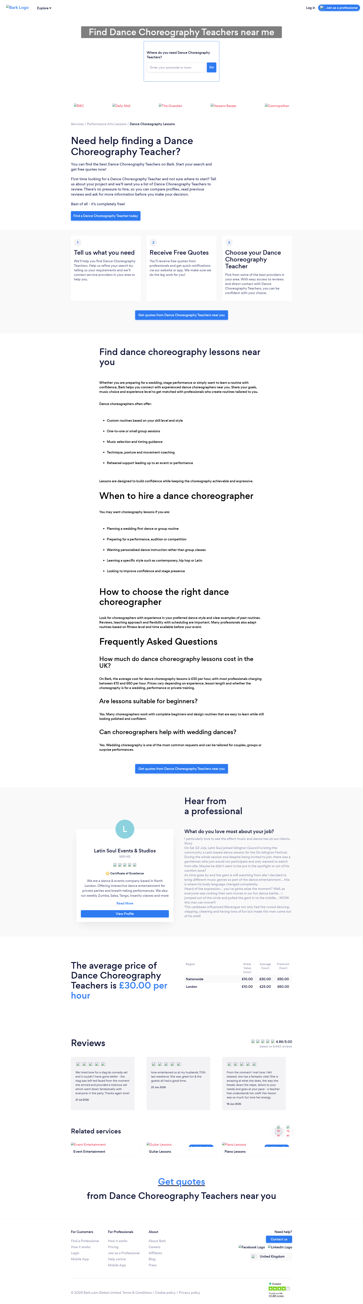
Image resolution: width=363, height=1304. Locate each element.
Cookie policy (165, 1292)
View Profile (125, 913)
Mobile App (80, 1259)
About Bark (157, 1241)
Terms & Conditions (137, 1292)
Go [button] (211, 67)
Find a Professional (85, 1241)
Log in (310, 7)
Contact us (279, 1239)
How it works (80, 1247)
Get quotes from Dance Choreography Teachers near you (181, 315)
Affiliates (155, 1253)
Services (77, 124)
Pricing (113, 1247)
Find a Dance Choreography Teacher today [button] (105, 216)
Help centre (117, 1259)
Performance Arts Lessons (106, 124)
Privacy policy (189, 1292)
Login (75, 1253)
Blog (152, 1259)
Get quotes (181, 1181)
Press (153, 1265)
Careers (154, 1247)
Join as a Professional (124, 1253)
